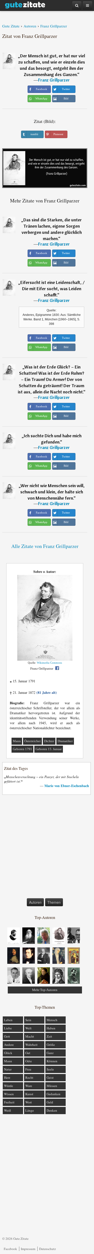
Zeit (49, 1036)
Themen (54, 902)
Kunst (29, 1094)
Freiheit (9, 1102)
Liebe (8, 1028)
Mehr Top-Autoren (44, 990)
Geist (50, 1077)
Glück (8, 1053)
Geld (50, 1102)
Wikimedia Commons (49, 662)
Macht (29, 1036)
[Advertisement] (47, 847)
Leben (8, 1020)
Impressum (28, 1249)
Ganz (50, 1053)
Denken (52, 1110)
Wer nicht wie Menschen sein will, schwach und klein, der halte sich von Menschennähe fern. (52, 492)
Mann (17, 741)
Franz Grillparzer (54, 80)
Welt (28, 1028)
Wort (28, 1102)
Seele (50, 1069)
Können (52, 1061)
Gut (27, 1053)
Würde (8, 1085)
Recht (29, 1077)
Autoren (35, 902)
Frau (28, 1069)
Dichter (49, 741)
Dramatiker (65, 741)
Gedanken (53, 1094)
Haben (51, 1028)
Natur (8, 1069)
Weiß (7, 1110)
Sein (28, 1020)
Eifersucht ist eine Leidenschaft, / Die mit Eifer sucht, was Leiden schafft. (52, 288)
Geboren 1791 (22, 749)
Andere (9, 1044)
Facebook (10, 1249)
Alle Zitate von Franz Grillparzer (44, 546)
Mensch (52, 1020)
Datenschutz (47, 1249)
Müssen (52, 1085)
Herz (7, 1077)
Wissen (9, 1094)
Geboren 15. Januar (49, 749)
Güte (28, 1061)
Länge (29, 1110)
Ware (28, 1085)
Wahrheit (31, 1044)
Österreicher (32, 741)
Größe (51, 1044)
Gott (7, 1036)
